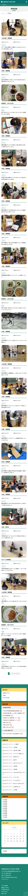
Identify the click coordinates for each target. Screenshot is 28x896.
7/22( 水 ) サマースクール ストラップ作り (10, 777)
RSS (6, 851)
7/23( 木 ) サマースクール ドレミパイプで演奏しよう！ (13, 753)
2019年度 (5, 812)
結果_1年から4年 (8, 727)
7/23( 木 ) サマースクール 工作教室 (9, 747)
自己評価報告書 (8, 715)
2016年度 (5, 817)
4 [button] (14, 673)
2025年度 (5, 801)
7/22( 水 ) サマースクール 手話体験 (9, 769)
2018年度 (5, 813)
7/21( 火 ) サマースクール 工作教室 (9, 790)
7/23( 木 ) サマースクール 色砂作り (9, 760)
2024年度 (5, 803)
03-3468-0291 (7, 873)
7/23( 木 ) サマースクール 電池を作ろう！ (10, 756)
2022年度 (5, 806)
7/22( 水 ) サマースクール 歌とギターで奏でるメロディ (13, 783)
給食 (4, 695)
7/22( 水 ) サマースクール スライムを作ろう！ (11, 780)
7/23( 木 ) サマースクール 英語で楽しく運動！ (11, 750)
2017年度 (5, 815)
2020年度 (5, 810)
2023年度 (5, 805)
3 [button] (12, 673)
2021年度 (5, 808)
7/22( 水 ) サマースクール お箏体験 (9, 766)
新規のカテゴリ (7, 693)
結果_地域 (7, 722)
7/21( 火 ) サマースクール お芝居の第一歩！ (11, 786)
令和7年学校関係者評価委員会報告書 (13, 711)
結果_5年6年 (7, 725)
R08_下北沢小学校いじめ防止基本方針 (13, 733)
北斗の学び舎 (6, 697)
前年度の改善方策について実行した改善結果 (14, 713)
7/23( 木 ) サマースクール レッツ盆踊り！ (10, 744)
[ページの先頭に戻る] (26, 894)
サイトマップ (5, 879)
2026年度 (5, 799)
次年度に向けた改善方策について (12, 718)
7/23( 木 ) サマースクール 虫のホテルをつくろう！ (12, 763)
